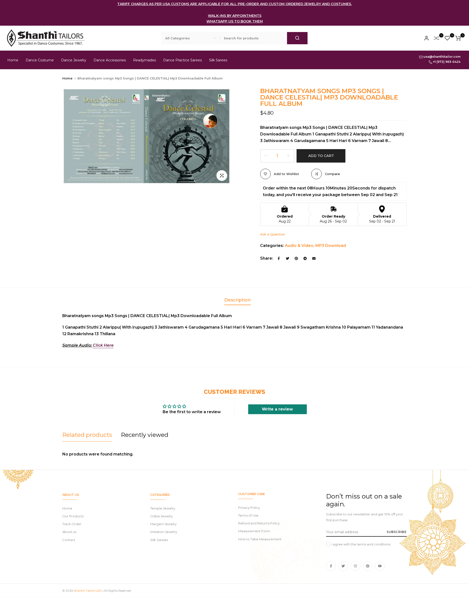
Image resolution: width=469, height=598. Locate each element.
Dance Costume (40, 60)
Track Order (71, 524)
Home (12, 60)
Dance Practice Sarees (182, 60)
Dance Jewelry (73, 60)
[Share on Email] (314, 258)
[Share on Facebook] (279, 258)
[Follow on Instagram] (355, 566)
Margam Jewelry (163, 524)
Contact (68, 540)
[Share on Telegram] (305, 258)
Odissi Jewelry (161, 516)
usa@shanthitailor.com (441, 56)
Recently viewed (144, 434)
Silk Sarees (218, 60)
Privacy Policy (249, 507)
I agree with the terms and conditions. (361, 544)
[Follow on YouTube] (380, 566)
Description (237, 300)
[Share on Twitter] (287, 258)
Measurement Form (254, 531)
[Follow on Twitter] (343, 566)
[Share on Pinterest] (296, 258)
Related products (87, 434)
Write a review (277, 409)
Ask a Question (272, 234)
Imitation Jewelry (163, 532)
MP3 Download (330, 245)
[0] (436, 38)
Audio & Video (299, 245)
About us (69, 532)
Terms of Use (248, 515)
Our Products (73, 516)
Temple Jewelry (162, 508)
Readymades (144, 60)
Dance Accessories (110, 60)
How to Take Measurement (259, 539)
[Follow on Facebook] (331, 566)
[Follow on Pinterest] (368, 566)
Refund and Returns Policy (259, 523)
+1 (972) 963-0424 (446, 62)
